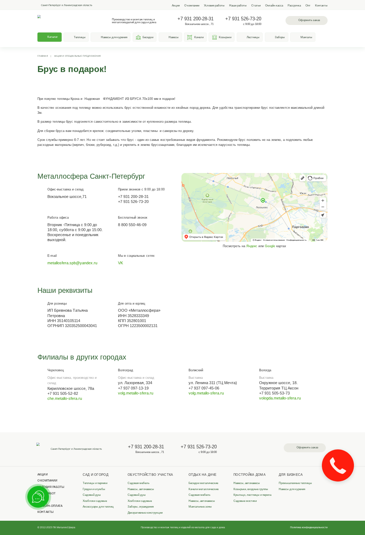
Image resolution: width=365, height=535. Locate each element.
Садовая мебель (138, 483)
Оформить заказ (309, 20)
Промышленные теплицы (295, 483)
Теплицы (80, 37)
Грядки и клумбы (94, 489)
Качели (199, 37)
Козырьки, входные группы (250, 489)
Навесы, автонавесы (141, 489)
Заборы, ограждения (141, 506)
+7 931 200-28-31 (196, 18)
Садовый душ (92, 494)
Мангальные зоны (200, 506)
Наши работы (238, 5)
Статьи (256, 5)
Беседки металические (203, 483)
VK (120, 263)
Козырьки (225, 37)
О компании (191, 5)
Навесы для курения (114, 37)
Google (270, 246)
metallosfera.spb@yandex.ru (72, 263)
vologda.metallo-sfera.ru (280, 398)
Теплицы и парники (95, 483)
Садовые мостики (245, 501)
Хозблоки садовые (95, 501)
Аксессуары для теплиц (98, 506)
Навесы (174, 37)
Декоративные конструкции (145, 512)
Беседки (148, 37)
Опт (307, 5)
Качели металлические (204, 489)
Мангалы (306, 37)
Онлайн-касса (274, 5)
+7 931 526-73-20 (243, 18)
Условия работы (214, 5)
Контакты (321, 5)
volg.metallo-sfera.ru (135, 393)
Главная (42, 56)
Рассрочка (294, 5)
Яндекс (251, 246)
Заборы (280, 37)
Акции (176, 5)
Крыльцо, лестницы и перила (252, 494)
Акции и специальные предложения (77, 56)
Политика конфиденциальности (309, 527)
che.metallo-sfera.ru (64, 398)
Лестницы (253, 37)
